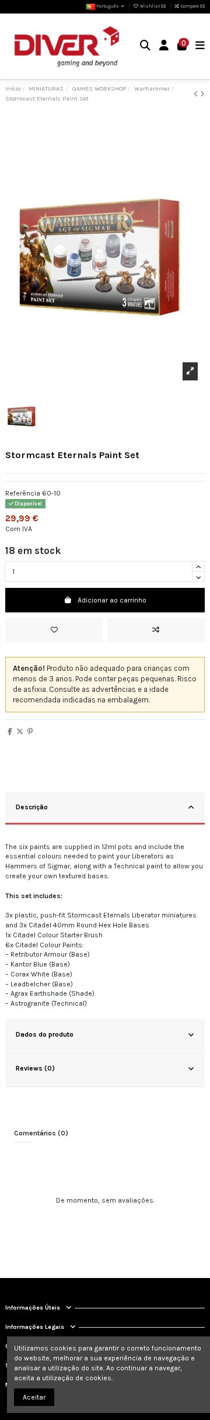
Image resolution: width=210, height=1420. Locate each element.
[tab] (105, 809)
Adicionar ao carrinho (112, 600)
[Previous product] (197, 94)
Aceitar (34, 1397)
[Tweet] (19, 732)
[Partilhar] (10, 732)
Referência (22, 493)
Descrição (32, 807)
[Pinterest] (30, 732)
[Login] (164, 46)
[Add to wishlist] (54, 630)
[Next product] (202, 94)
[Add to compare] (156, 630)
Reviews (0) (35, 1068)
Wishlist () (152, 6)
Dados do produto (45, 1034)
